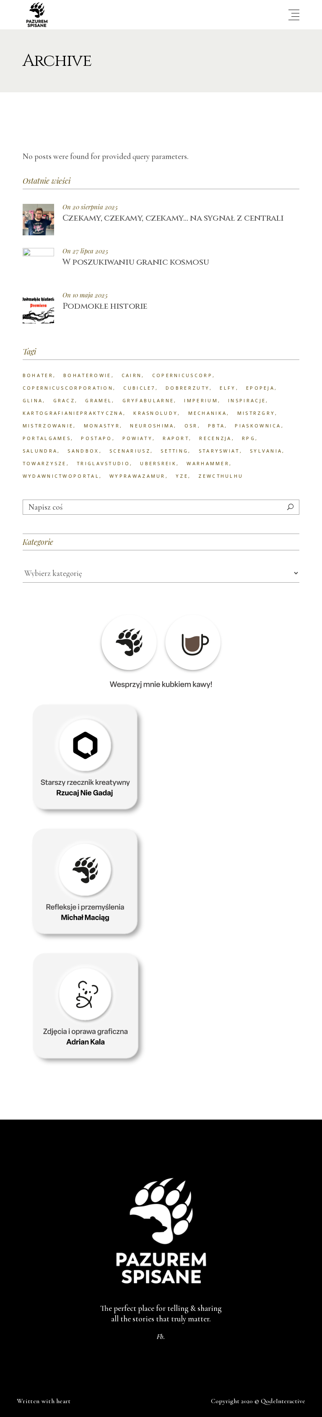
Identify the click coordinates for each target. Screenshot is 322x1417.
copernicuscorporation (68, 388)
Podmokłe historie (105, 306)
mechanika (207, 413)
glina (33, 400)
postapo (96, 438)
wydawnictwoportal (61, 476)
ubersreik (158, 463)
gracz (64, 400)
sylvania (266, 451)
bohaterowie (87, 375)
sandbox (83, 451)
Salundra (40, 451)
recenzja (215, 438)
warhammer (208, 463)
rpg (248, 438)
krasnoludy (155, 413)
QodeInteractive (283, 1401)
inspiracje (247, 400)
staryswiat (219, 451)
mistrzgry (256, 413)
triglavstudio (103, 463)
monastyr (102, 425)
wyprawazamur (137, 476)
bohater (38, 375)
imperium (201, 400)
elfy (228, 388)
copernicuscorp (182, 375)
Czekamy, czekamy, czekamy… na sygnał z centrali (173, 218)
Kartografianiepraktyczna (73, 413)
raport (176, 438)
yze (182, 476)
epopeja (260, 388)
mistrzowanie (48, 425)
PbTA (216, 425)
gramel (98, 400)
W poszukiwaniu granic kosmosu (135, 262)
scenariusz (130, 451)
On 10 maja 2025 (85, 295)
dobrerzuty (188, 388)
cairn (132, 375)
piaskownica (258, 425)
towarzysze (45, 463)
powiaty (137, 438)
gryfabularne (148, 400)
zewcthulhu (220, 476)
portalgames (47, 438)
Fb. (161, 1336)
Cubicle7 (139, 388)
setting (174, 451)
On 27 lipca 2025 (85, 251)
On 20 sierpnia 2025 (90, 207)
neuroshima (152, 425)
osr (191, 425)
